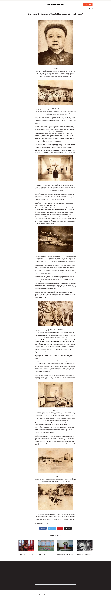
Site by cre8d (90, 594)
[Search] (92, 8)
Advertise (58, 8)
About (19, 594)
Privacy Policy (34, 594)
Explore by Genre (65, 8)
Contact (29, 594)
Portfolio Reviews (50, 8)
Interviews (43, 8)
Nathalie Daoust (59, 131)
